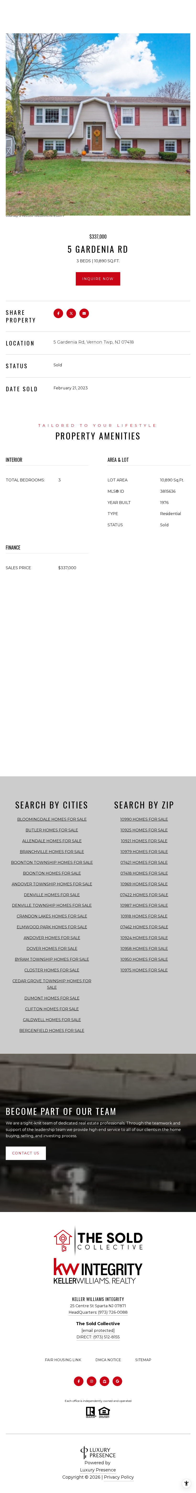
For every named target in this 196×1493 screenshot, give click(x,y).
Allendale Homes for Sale (52, 841)
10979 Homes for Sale (144, 851)
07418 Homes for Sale (144, 873)
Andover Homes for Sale (52, 938)
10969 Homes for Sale (144, 884)
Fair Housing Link (63, 1360)
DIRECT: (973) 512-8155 (98, 1337)
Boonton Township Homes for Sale (52, 862)
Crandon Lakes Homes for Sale (52, 916)
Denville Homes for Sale (52, 895)
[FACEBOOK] (78, 1381)
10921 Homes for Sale (144, 841)
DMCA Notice (108, 1360)
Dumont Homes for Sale (52, 998)
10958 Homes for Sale (144, 948)
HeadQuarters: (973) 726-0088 (98, 1312)
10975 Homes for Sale (144, 970)
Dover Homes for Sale (52, 948)
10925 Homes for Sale (144, 830)
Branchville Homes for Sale (52, 851)
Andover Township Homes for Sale (52, 884)
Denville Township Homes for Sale (52, 905)
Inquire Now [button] (98, 279)
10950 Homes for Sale (144, 959)
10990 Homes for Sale (144, 819)
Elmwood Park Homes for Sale (52, 927)
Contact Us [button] (25, 1153)
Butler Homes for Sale (52, 830)
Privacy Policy (119, 1477)
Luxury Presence (98, 1470)
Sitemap (143, 1360)
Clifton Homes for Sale (52, 1009)
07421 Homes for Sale (144, 862)
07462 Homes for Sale (144, 927)
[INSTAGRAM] (91, 1381)
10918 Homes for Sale (144, 916)
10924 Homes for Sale (144, 938)
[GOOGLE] (117, 1381)
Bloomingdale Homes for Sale (52, 819)
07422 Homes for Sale (144, 895)
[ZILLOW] (104, 1381)
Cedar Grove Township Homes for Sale (51, 984)
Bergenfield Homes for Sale (51, 1030)
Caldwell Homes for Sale (52, 1020)
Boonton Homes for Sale (52, 873)
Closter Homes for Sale (51, 970)
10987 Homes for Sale (144, 905)
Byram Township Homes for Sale (52, 959)
